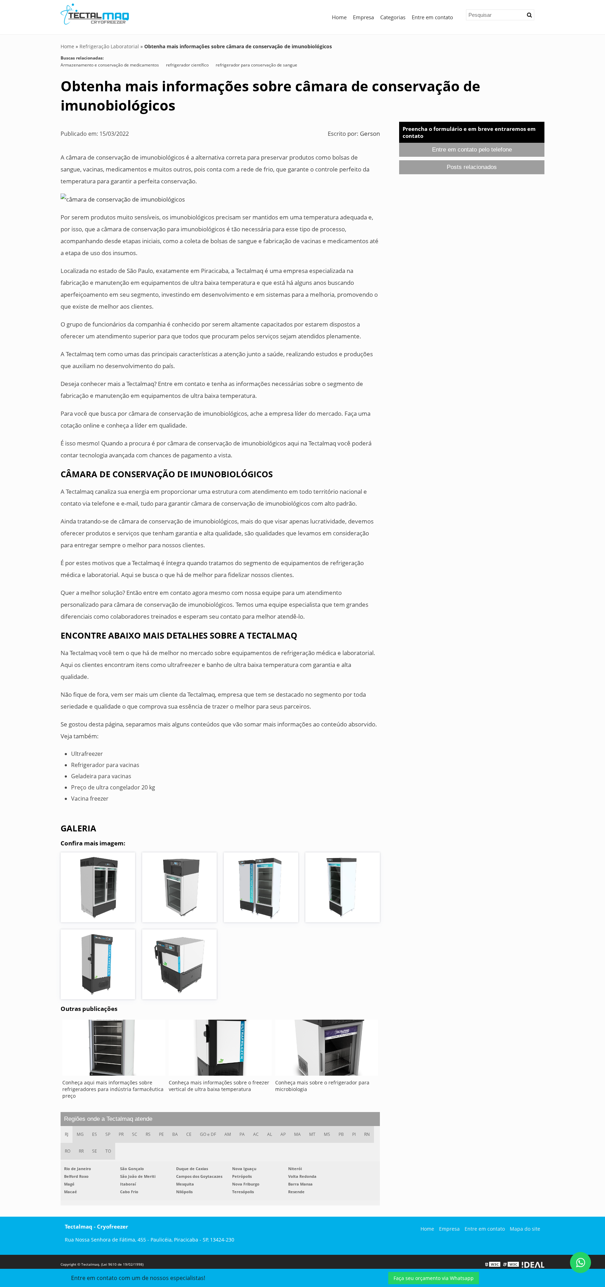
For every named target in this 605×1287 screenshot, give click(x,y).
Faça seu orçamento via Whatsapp (434, 1278)
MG (80, 1134)
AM (227, 1134)
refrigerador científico (187, 65)
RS (148, 1134)
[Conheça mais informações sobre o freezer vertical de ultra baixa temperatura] (220, 1049)
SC (134, 1134)
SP (107, 1134)
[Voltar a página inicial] (95, 13)
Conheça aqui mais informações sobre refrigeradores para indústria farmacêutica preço (113, 1089)
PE (161, 1134)
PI (354, 1134)
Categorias (392, 17)
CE (189, 1134)
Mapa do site (525, 1228)
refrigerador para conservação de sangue (256, 65)
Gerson (370, 133)
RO (67, 1151)
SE (94, 1151)
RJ (66, 1134)
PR (121, 1134)
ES (94, 1134)
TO (108, 1151)
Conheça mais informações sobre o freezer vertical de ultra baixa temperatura (219, 1085)
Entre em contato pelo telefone (472, 149)
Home (339, 17)
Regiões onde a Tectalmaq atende (108, 1119)
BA (175, 1134)
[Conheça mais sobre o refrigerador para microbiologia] (326, 1049)
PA (242, 1134)
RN (367, 1134)
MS (327, 1134)
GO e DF (208, 1134)
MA (297, 1134)
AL (269, 1134)
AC (256, 1134)
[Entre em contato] (123, 199)
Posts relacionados (472, 167)
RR (81, 1151)
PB (341, 1134)
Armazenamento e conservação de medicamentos (110, 65)
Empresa (363, 17)
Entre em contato (432, 17)
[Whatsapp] (580, 1262)
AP (283, 1134)
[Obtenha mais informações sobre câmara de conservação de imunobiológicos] (98, 887)
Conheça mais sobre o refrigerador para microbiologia (322, 1085)
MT (312, 1134)
